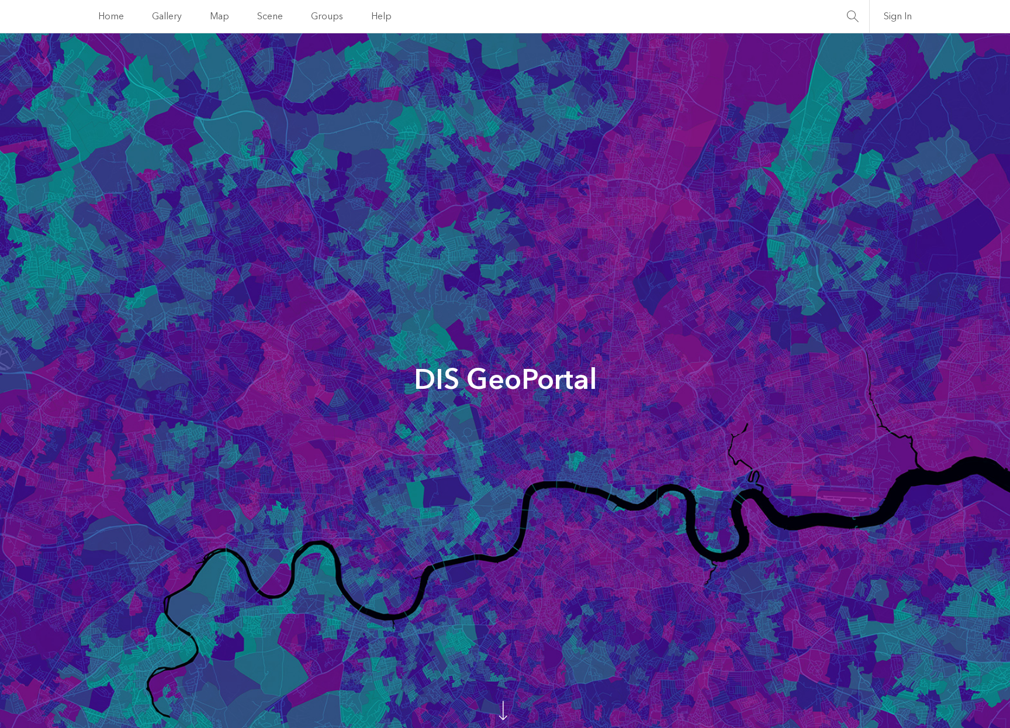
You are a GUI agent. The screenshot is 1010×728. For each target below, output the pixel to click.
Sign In (898, 16)
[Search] (852, 16)
